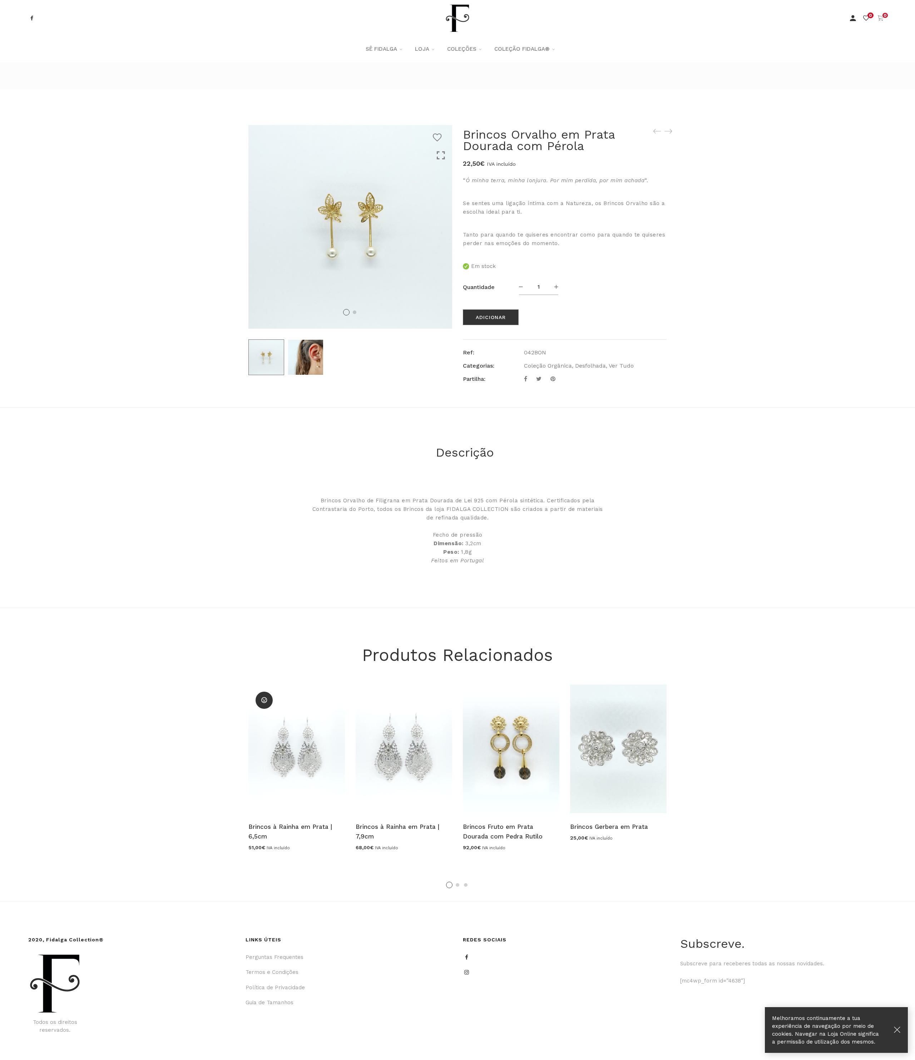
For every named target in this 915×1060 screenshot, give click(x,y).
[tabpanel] (296, 767)
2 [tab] (457, 885)
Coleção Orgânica (548, 365)
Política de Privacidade (275, 987)
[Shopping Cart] (880, 18)
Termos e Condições (272, 972)
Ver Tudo (621, 365)
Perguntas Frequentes (274, 957)
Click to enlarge (441, 155)
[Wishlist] (866, 18)
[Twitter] (538, 378)
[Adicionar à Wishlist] (439, 137)
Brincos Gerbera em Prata (609, 826)
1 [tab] (449, 885)
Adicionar (491, 317)
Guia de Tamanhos (269, 1002)
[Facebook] (525, 378)
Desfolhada (590, 365)
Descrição (465, 452)
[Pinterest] (552, 378)
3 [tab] (466, 885)
